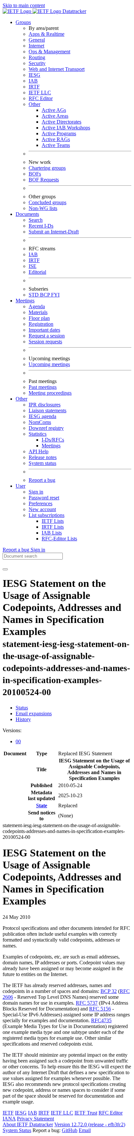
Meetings (51, 445)
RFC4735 (101, 1020)
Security (37, 63)
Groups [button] (23, 22)
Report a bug (42, 480)
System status (42, 463)
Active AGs (54, 110)
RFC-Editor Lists (59, 538)
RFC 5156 (100, 1008)
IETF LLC (40, 92)
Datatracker (73, 11)
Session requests (45, 341)
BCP (45, 294)
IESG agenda (42, 416)
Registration (41, 324)
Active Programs (59, 133)
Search (36, 220)
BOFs (35, 174)
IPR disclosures (44, 404)
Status (22, 707)
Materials (38, 312)
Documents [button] (27, 214)
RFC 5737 (87, 1003)
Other (34, 104)
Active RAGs (56, 139)
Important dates (44, 330)
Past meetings (43, 387)
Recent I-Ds (41, 226)
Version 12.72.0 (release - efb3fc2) (89, 1124)
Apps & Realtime (46, 34)
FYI (55, 294)
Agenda (37, 306)
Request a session (47, 335)
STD (34, 294)
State (41, 805)
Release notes (43, 457)
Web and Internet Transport (57, 69)
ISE (32, 266)
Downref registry (46, 428)
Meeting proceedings (50, 393)
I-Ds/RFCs (53, 440)
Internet (36, 45)
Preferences (40, 503)
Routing (37, 57)
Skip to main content (24, 5)
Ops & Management (49, 51)
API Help (38, 451)
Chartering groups (47, 168)
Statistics (38, 434)
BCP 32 (108, 991)
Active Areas (55, 116)
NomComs (40, 422)
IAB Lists (52, 532)
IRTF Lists (53, 527)
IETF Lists (53, 521)
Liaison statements (47, 410)
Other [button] (21, 399)
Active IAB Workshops (66, 127)
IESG (34, 75)
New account (42, 509)
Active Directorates (61, 122)
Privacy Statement (35, 1118)
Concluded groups (47, 202)
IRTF (34, 86)
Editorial (37, 272)
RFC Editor (41, 98)
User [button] (20, 486)
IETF (8, 1113)
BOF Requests (44, 179)
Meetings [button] (25, 300)
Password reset (44, 497)
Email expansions (34, 713)
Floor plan (39, 318)
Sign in (36, 492)
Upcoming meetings (49, 364)
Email (85, 1130)
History (23, 719)
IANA (9, 1118)
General (37, 40)
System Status (17, 1130)
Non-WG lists (43, 208)
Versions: (12, 730)
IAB (33, 81)
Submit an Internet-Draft (54, 231)
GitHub (69, 1130)
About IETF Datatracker (28, 1124)
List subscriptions (46, 515)
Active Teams (56, 145)
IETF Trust (85, 1113)
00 (18, 741)
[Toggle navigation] (5, 569)
